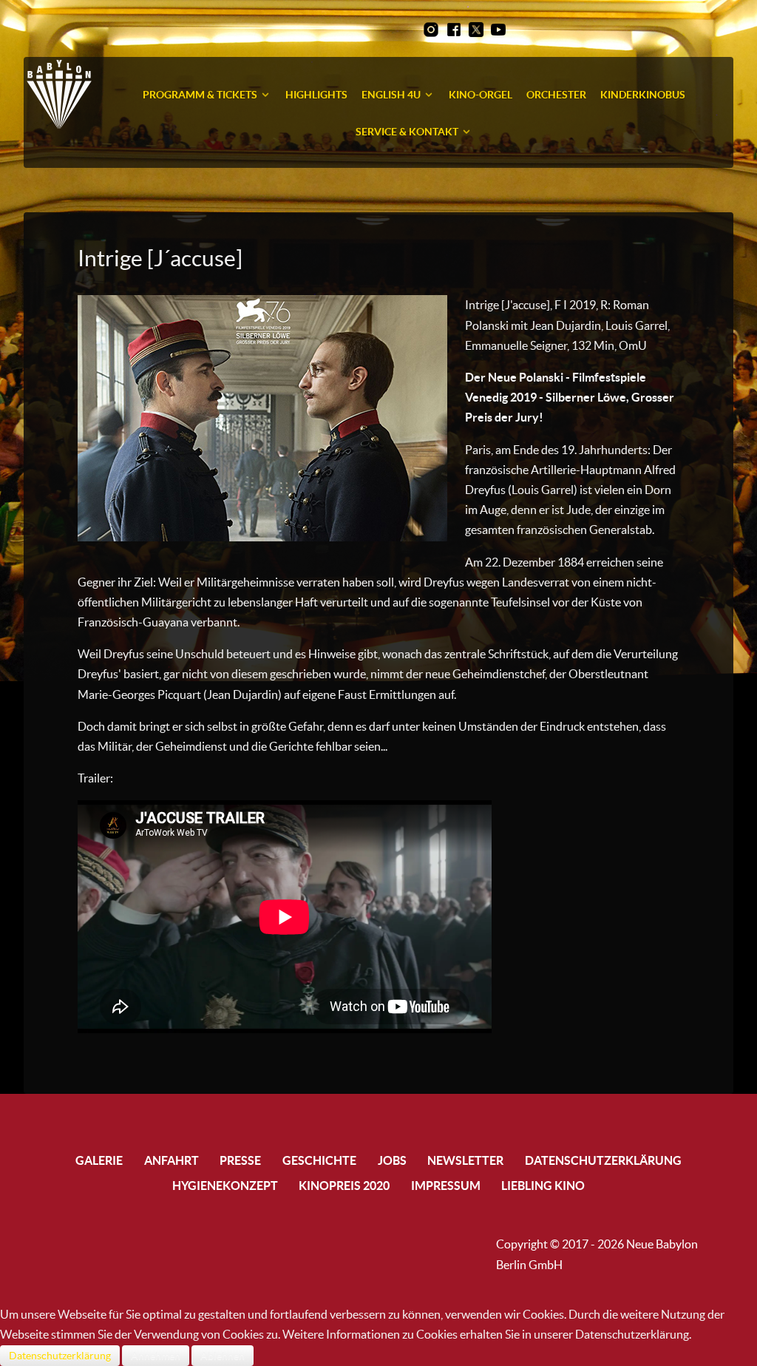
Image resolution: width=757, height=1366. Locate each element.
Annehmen (155, 1356)
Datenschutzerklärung (60, 1356)
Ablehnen (222, 1356)
